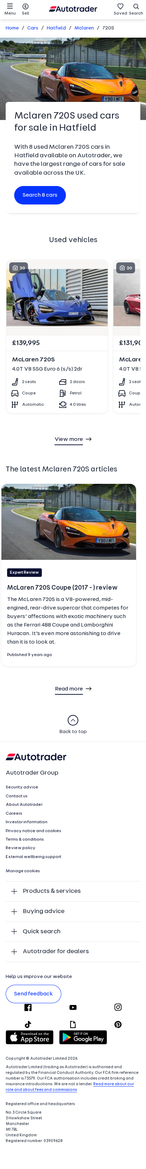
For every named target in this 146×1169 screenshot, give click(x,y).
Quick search (42, 931)
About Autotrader (24, 805)
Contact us (17, 796)
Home (12, 28)
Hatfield (56, 28)
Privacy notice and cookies (33, 831)
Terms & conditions (25, 839)
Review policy (20, 848)
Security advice (22, 787)
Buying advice (43, 911)
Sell (25, 13)
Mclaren (84, 28)
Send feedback (33, 994)
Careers (14, 814)
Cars (32, 28)
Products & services (52, 891)
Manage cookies (23, 871)
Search (136, 13)
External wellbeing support (33, 857)
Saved (120, 13)
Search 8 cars (40, 195)
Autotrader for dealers (56, 951)
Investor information (26, 822)
